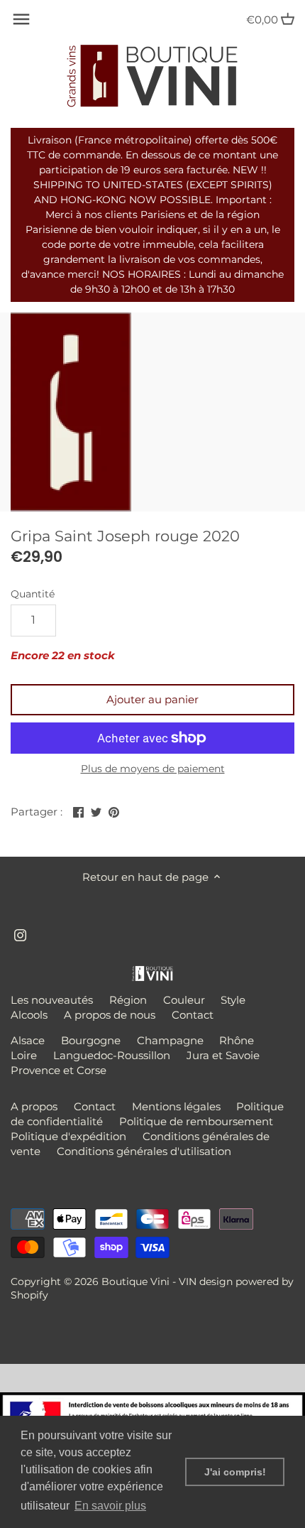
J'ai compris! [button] (235, 1472)
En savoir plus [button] (110, 1506)
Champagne (170, 1040)
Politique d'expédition (68, 1136)
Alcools (29, 1015)
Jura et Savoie (223, 1055)
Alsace (28, 1040)
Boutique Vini (135, 1281)
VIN (187, 1281)
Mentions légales (176, 1106)
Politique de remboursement (196, 1121)
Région (128, 1000)
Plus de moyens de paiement (153, 769)
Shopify (29, 1295)
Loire (24, 1055)
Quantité (33, 594)
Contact (193, 1015)
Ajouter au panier (152, 699)
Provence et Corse (58, 1070)
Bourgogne (91, 1040)
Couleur (184, 1000)
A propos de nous (109, 1015)
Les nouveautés (52, 1000)
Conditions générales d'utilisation (144, 1151)
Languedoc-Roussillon (111, 1055)
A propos (34, 1106)
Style (233, 1000)
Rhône (236, 1040)
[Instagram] (20, 933)
